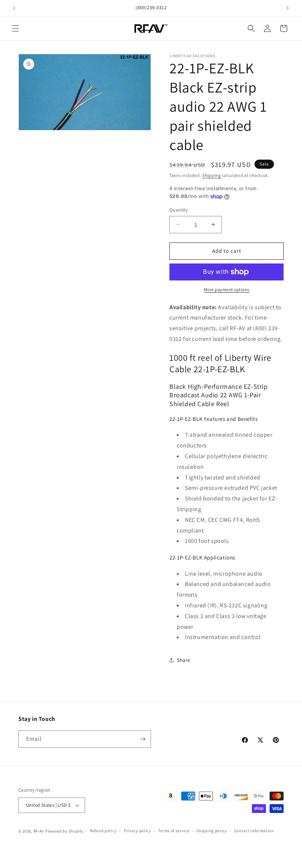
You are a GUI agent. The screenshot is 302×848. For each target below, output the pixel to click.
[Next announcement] (288, 8)
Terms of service (173, 830)
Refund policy (103, 830)
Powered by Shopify (64, 831)
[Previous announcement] (14, 8)
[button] (15, 28)
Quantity (178, 210)
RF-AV (39, 831)
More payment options (226, 289)
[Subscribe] (142, 739)
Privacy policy (137, 830)
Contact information (254, 830)
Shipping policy (211, 830)
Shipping (211, 175)
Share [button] (183, 660)
